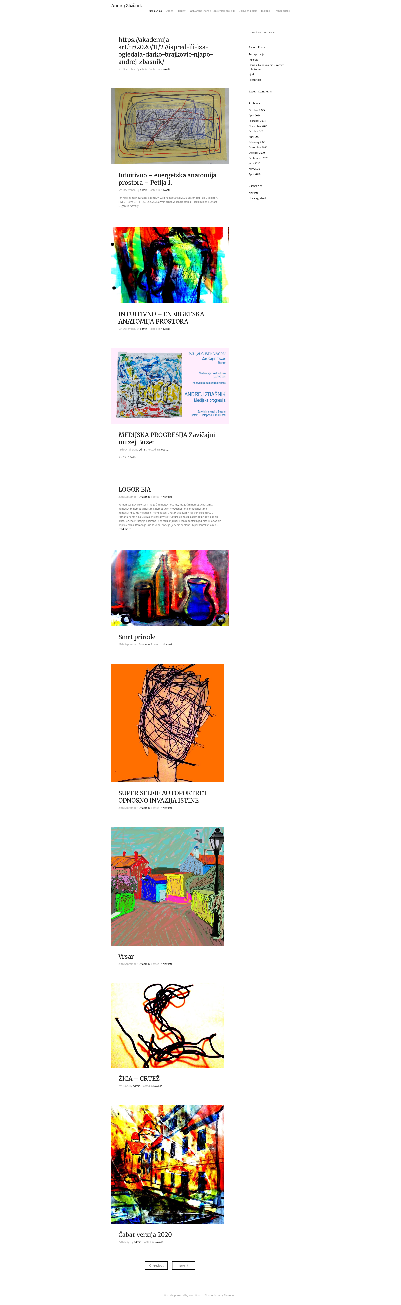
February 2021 (257, 142)
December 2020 (258, 147)
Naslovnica (155, 10)
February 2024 (257, 121)
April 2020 (254, 174)
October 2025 (257, 110)
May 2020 (254, 168)
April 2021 (254, 137)
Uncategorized (257, 198)
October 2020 (257, 153)
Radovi (182, 10)
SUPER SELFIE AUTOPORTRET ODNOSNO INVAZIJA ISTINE (162, 796)
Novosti (165, 69)
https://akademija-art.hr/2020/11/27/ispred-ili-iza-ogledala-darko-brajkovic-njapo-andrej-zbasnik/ (165, 51)
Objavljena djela (248, 10)
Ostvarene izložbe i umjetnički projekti (212, 10)
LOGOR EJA (134, 489)
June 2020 (254, 163)
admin (144, 69)
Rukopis (266, 10)
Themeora (230, 1295)
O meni (170, 10)
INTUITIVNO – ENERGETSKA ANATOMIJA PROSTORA (161, 317)
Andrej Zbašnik (126, 5)
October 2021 (257, 131)
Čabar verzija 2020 (145, 1234)
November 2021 (258, 126)
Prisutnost (255, 79)
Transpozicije (282, 10)
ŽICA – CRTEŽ (139, 1078)
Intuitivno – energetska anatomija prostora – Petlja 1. (167, 179)
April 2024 (254, 115)
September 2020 (258, 158)
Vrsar (126, 956)
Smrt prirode (136, 637)
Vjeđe (252, 74)
